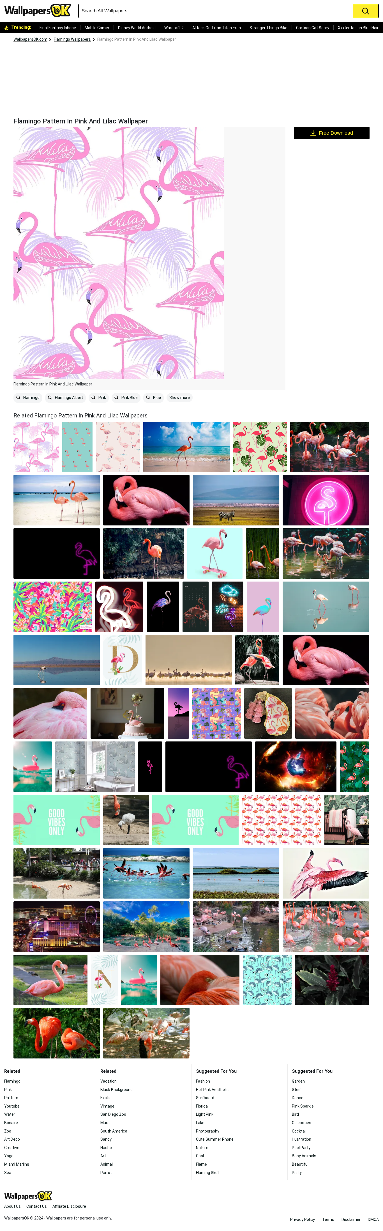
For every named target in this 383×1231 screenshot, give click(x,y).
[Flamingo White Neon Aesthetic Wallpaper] (119, 607)
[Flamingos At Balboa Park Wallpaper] (146, 926)
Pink (102, 397)
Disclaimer (351, 1219)
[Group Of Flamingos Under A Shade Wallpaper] (146, 1033)
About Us (12, 1206)
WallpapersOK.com (30, 39)
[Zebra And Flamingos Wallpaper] (236, 500)
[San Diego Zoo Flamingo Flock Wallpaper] (326, 926)
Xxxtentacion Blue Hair (358, 28)
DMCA (373, 1219)
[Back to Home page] (39, 10)
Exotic (106, 1098)
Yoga (8, 1156)
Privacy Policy (302, 1219)
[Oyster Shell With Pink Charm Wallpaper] (268, 713)
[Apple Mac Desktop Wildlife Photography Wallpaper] (189, 660)
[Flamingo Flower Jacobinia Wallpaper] (332, 980)
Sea (7, 1172)
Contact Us (36, 1206)
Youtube (12, 1106)
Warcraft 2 (174, 28)
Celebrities (301, 1122)
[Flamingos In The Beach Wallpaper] (56, 500)
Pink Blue (129, 397)
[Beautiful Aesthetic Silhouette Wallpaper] (178, 713)
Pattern (11, 1098)
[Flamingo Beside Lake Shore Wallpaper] (143, 553)
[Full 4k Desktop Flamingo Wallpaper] (332, 713)
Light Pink (204, 1114)
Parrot (106, 1172)
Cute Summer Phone (215, 1139)
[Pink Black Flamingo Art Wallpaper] (56, 553)
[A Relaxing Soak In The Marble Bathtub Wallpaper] (95, 766)
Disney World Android (137, 28)
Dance (297, 1098)
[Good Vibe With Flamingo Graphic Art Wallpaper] (195, 820)
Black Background (116, 1089)
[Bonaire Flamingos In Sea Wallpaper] (236, 873)
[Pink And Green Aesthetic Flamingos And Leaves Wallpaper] (354, 766)
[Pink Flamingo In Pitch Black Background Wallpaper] (146, 500)
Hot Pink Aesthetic (213, 1089)
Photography (207, 1131)
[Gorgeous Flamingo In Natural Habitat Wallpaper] (32, 766)
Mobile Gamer (97, 28)
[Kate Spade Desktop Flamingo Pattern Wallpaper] (281, 820)
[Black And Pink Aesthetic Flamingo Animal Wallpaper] (326, 660)
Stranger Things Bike (268, 28)
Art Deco (12, 1139)
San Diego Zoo (113, 1114)
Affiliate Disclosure (69, 1206)
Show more (179, 397)
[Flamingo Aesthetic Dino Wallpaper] (216, 713)
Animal (106, 1164)
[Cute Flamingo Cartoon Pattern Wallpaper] (77, 447)
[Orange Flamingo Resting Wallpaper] (199, 980)
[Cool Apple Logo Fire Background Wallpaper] (295, 766)
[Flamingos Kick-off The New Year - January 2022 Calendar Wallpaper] (326, 607)
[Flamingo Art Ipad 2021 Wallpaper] (163, 607)
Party (297, 1172)
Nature (202, 1147)
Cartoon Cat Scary (312, 28)
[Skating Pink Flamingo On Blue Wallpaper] (215, 553)
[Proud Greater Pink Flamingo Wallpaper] (50, 713)
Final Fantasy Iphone (58, 28)
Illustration (301, 1139)
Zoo (7, 1131)
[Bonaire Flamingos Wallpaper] (146, 873)
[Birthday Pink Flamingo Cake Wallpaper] (127, 713)
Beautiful (300, 1164)
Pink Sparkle (303, 1106)
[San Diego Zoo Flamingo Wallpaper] (50, 980)
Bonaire (11, 1122)
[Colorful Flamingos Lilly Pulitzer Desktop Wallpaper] (52, 607)
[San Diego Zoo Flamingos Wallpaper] (56, 873)
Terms (328, 1219)
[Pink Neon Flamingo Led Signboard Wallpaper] (326, 500)
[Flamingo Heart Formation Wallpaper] (257, 660)
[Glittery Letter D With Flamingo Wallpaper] (122, 660)
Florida (202, 1106)
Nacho (106, 1147)
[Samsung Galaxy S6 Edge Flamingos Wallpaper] (262, 553)
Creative (11, 1147)
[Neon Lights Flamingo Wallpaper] (227, 607)
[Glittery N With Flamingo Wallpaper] (104, 980)
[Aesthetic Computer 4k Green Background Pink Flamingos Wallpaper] (56, 820)
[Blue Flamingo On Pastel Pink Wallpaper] (263, 607)
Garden (298, 1081)
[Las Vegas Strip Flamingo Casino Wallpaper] (56, 926)
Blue (156, 397)
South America (113, 1131)
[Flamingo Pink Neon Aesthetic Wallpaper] (150, 766)
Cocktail (299, 1131)
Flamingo (31, 397)
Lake (200, 1122)
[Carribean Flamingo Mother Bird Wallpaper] (126, 820)
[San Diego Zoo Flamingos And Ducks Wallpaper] (236, 926)
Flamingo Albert (68, 397)
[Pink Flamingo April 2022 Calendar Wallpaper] (196, 607)
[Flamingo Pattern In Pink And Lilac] (36, 447)
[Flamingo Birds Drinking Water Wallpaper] (56, 660)
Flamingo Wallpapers (72, 39)
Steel (296, 1089)
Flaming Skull (207, 1172)
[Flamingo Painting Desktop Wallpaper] (326, 873)
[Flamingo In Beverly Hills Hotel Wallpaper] (346, 820)
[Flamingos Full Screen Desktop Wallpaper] (326, 553)
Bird (295, 1114)
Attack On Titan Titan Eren (216, 28)
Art (103, 1156)
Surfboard (205, 1098)
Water (9, 1114)
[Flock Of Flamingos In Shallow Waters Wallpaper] (329, 447)
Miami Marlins (16, 1164)
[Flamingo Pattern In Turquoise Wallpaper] (267, 980)
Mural (105, 1122)
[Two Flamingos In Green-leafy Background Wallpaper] (56, 1033)
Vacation (108, 1081)
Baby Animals (304, 1156)
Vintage (107, 1106)
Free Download (336, 133)
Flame (201, 1164)
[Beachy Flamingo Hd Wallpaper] (186, 447)
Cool (200, 1156)
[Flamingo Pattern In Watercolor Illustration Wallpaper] (118, 447)
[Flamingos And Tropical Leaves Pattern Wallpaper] (260, 447)
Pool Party (301, 1147)
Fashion (203, 1081)
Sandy (106, 1139)
